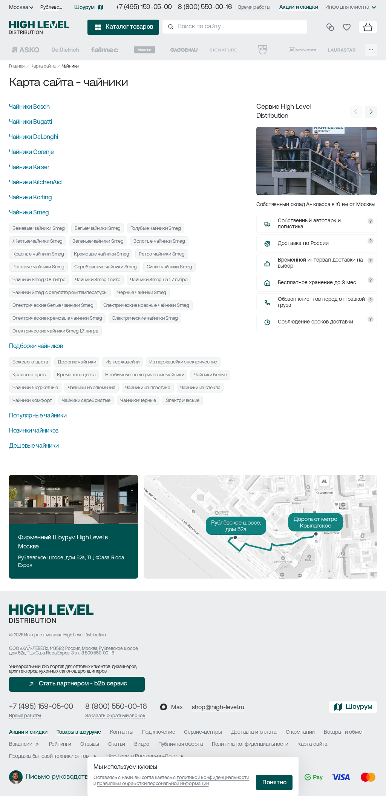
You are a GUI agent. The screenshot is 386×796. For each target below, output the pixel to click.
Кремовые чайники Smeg (101, 254)
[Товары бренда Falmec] (104, 50)
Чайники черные (138, 400)
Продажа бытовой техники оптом (49, 756)
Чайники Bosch (29, 107)
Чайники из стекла (200, 387)
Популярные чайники (37, 416)
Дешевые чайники (33, 446)
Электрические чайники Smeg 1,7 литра (55, 331)
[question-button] (371, 221)
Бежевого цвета (30, 362)
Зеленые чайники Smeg (98, 241)
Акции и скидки (298, 7)
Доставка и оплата (254, 732)
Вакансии (20, 744)
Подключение (158, 732)
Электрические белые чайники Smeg (52, 305)
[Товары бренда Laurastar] (341, 50)
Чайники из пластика (147, 387)
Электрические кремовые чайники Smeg (57, 318)
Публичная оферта (180, 744)
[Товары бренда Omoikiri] (302, 50)
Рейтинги (60, 744)
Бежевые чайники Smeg (38, 228)
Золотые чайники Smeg (159, 241)
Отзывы (89, 744)
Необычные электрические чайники (144, 375)
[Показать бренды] (371, 50)
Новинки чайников (33, 431)
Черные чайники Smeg (141, 292)
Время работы (254, 7)
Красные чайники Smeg (38, 254)
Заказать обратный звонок (115, 715)
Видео (141, 744)
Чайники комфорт (32, 400)
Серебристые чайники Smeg (105, 267)
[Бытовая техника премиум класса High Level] (39, 27)
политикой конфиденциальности (213, 777)
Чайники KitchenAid (35, 183)
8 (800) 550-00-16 (205, 7)
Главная (16, 66)
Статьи (116, 744)
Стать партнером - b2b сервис (83, 684)
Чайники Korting (30, 198)
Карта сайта (43, 66)
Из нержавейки (122, 362)
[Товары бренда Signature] (223, 50)
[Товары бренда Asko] (25, 50)
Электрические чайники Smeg (145, 318)
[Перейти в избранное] (346, 27)
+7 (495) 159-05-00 (144, 7)
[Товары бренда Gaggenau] (184, 50)
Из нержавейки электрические (183, 362)
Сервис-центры (203, 732)
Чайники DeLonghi (33, 137)
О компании (300, 732)
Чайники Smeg (29, 213)
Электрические (183, 400)
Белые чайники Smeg (98, 228)
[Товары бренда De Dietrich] (65, 50)
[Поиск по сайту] (235, 27)
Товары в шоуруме (79, 732)
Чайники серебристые (86, 400)
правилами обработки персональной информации (152, 783)
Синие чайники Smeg (169, 267)
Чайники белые (210, 375)
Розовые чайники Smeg (38, 267)
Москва (18, 8)
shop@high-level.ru (218, 708)
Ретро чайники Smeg (161, 254)
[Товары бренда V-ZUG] (262, 50)
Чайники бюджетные (35, 387)
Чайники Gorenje (31, 152)
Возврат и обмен (344, 732)
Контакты (121, 732)
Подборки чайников (36, 346)
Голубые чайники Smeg (155, 228)
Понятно (274, 783)
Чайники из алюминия (91, 387)
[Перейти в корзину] (368, 27)
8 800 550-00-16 (97, 653)
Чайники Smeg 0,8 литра (38, 279)
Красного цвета (29, 375)
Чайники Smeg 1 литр (97, 279)
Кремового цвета (76, 375)
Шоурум (84, 8)
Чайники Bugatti (30, 122)
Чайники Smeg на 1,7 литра (159, 279)
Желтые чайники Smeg (37, 241)
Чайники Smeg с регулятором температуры (59, 292)
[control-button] (371, 112)
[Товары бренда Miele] (144, 50)
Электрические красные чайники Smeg (146, 305)
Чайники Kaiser (29, 168)
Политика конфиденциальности (250, 744)
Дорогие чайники (77, 362)
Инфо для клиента (347, 7)
